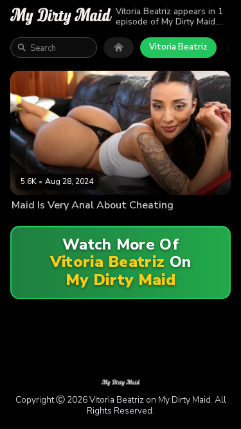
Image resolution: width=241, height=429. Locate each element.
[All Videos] (118, 47)
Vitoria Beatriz (178, 47)
